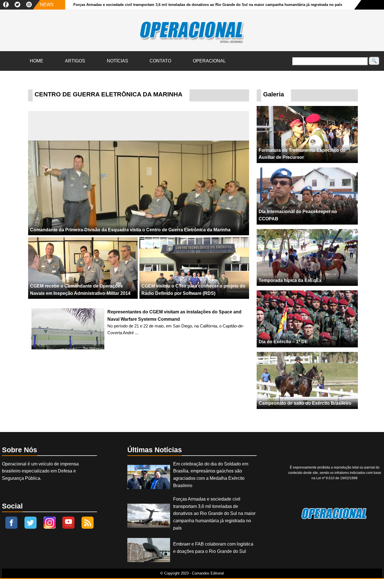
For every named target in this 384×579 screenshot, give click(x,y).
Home (36, 60)
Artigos (75, 60)
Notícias (117, 60)
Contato (160, 60)
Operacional (209, 60)
